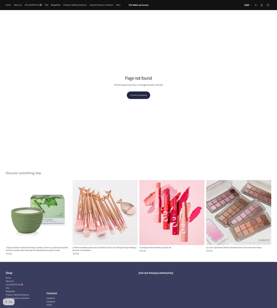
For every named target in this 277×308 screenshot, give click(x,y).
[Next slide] (66, 212)
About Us (10, 281)
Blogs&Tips (10, 291)
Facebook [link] (50, 298)
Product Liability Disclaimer (17, 294)
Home (8, 277)
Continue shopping (138, 95)
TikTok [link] (49, 305)
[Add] (200, 240)
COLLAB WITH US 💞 (14, 284)
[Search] (255, 5)
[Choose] (66, 240)
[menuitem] (118, 5)
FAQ (7, 288)
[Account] (262, 5)
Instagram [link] (50, 301)
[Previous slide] (10, 212)
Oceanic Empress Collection (17, 298)
